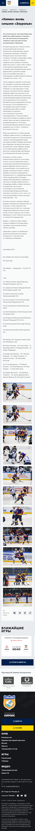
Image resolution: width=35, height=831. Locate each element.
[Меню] (3, 3)
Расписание (6, 758)
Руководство (6, 737)
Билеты (25, 3)
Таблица (4, 761)
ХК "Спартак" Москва (9, 792)
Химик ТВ (5, 773)
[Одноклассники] (25, 613)
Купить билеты (17, 640)
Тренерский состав (9, 749)
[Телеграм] (20, 613)
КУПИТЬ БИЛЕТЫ (18, 662)
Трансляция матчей (9, 770)
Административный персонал (13, 740)
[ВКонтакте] (14, 613)
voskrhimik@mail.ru (12, 786)
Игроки (4, 743)
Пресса (4, 746)
